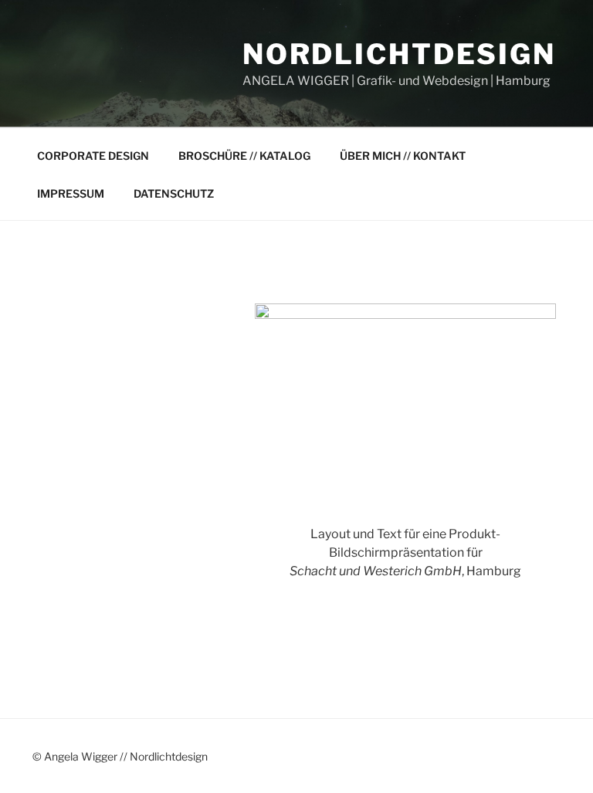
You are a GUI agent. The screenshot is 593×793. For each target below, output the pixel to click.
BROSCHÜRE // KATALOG (244, 155)
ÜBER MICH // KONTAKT (403, 155)
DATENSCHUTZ (174, 193)
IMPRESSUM (70, 193)
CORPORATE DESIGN (93, 155)
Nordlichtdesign (399, 54)
